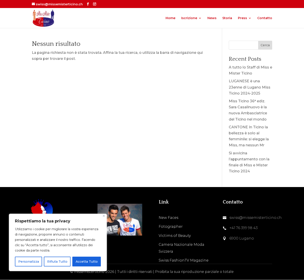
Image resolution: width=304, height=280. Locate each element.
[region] (58, 242)
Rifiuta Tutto (57, 262)
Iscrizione (189, 18)
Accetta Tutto (87, 262)
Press (242, 18)
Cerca (265, 45)
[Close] (104, 216)
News (212, 18)
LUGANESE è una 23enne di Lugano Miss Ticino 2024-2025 (249, 87)
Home (170, 18)
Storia (227, 18)
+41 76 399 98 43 (243, 228)
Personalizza (28, 262)
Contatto (264, 18)
